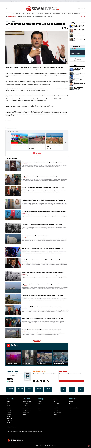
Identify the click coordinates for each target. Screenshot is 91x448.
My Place (61, 1)
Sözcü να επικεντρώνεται (26, 299)
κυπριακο (15, 128)
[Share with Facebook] (62, 28)
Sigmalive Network (14, 1)
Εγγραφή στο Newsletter (72, 380)
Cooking (65, 1)
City (41, 1)
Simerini (26, 1)
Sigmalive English (71, 1)
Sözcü (32, 287)
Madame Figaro (51, 1)
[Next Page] (65, 142)
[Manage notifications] (89, 446)
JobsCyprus (78, 1)
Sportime (30, 1)
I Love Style (45, 1)
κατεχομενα (10, 128)
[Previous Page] (8, 142)
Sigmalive (22, 1)
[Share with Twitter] (65, 28)
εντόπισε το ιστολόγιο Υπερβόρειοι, (44, 228)
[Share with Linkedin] (67, 28)
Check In (57, 1)
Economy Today (36, 1)
